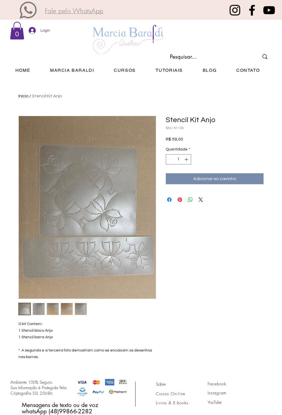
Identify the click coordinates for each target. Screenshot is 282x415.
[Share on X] (200, 199)
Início (23, 96)
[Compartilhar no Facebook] (169, 199)
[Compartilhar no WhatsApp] (190, 199)
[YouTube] (269, 10)
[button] (28, 10)
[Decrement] (170, 159)
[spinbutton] (178, 159)
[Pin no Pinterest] (180, 199)
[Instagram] (235, 10)
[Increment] (186, 159)
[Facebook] (252, 10)
